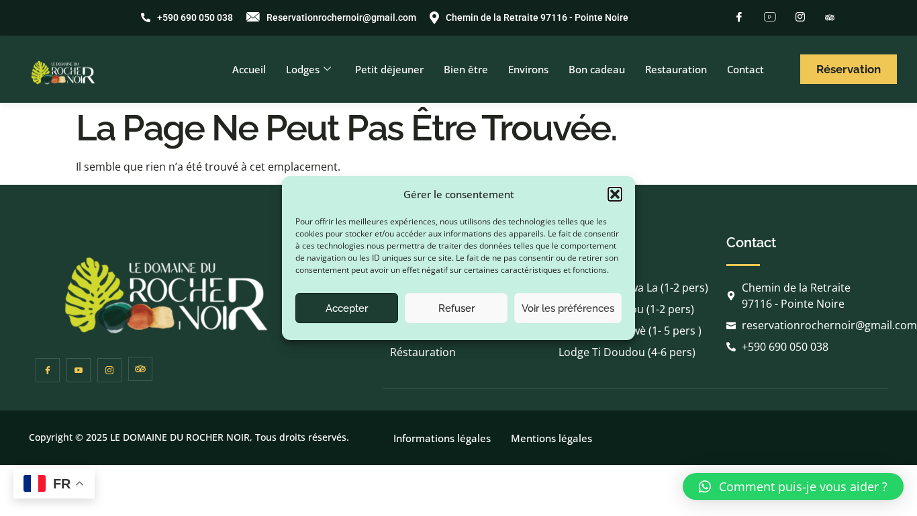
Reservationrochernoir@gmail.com (341, 17)
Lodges (303, 69)
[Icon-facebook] (48, 370)
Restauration (676, 69)
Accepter (347, 308)
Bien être (466, 69)
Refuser (456, 308)
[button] (615, 194)
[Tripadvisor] (829, 16)
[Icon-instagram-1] (109, 370)
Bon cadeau (597, 69)
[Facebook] (739, 17)
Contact (745, 69)
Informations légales (442, 438)
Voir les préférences (568, 308)
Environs (528, 69)
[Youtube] (769, 17)
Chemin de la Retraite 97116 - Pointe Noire (537, 17)
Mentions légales (551, 438)
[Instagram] (800, 17)
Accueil (249, 69)
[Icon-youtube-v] (78, 370)
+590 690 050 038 (195, 17)
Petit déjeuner (389, 69)
